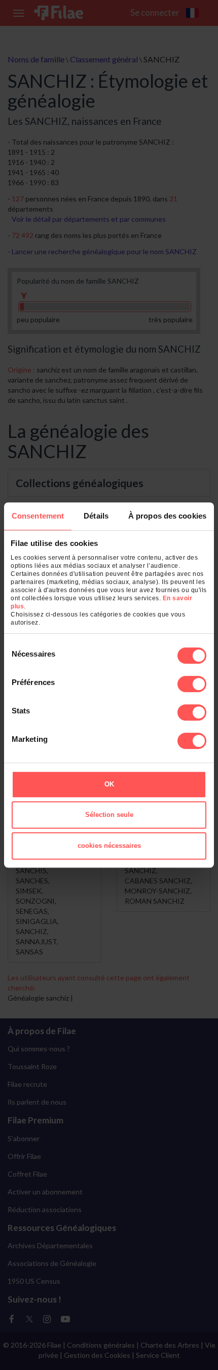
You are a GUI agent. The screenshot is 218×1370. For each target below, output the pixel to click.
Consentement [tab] (38, 515)
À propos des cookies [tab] (167, 515)
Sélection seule (109, 814)
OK (109, 784)
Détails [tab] (96, 515)
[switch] (191, 684)
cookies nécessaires (109, 845)
